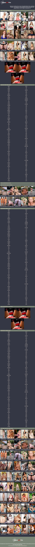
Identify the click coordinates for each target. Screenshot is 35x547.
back (9, 91)
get (26, 119)
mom (9, 143)
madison (26, 138)
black (26, 95)
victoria (26, 174)
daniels (9, 231)
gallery (9, 119)
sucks (9, 287)
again (9, 86)
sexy (26, 156)
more (26, 143)
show (9, 282)
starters (9, 162)
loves (9, 137)
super (26, 287)
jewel (9, 254)
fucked (26, 240)
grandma (8, 245)
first (8, 114)
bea (8, 92)
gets (8, 120)
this (26, 291)
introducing (9, 129)
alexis (26, 86)
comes (9, 227)
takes (9, 165)
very (8, 174)
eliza (26, 111)
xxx (26, 178)
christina (26, 100)
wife (8, 300)
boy (26, 96)
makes (9, 263)
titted (9, 171)
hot (8, 250)
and (26, 87)
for (26, 114)
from (26, 115)
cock (26, 101)
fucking (9, 118)
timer (26, 170)
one (8, 273)
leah (26, 134)
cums (9, 106)
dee (26, 109)
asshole (26, 213)
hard (9, 124)
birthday (8, 95)
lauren (9, 134)
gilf (26, 120)
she (8, 157)
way (8, 175)
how (26, 250)
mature (9, 141)
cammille (26, 222)
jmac (26, 254)
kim (26, 132)
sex (8, 156)
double (9, 111)
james (26, 129)
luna (26, 137)
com (26, 102)
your (26, 180)
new (8, 146)
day (26, 231)
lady (26, 133)
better (9, 217)
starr (26, 161)
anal (8, 87)
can (8, 100)
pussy (26, 152)
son (8, 161)
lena (8, 259)
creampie (26, 227)
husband (26, 128)
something (26, 160)
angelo (9, 88)
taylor (26, 165)
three (9, 169)
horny (26, 125)
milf (26, 142)
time (8, 170)
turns (9, 296)
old (26, 148)
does (26, 110)
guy (8, 123)
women (9, 178)
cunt (26, 106)
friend (9, 115)
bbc (26, 91)
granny (26, 245)
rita (26, 277)
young (9, 180)
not (26, 147)
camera (9, 222)
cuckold (8, 105)
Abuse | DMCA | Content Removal (21, 545)
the (8, 291)
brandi (9, 97)
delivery (8, 110)
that (26, 166)
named (26, 268)
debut (9, 109)
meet (26, 141)
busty (26, 97)
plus (26, 151)
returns (9, 277)
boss (9, 96)
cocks (9, 102)
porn (9, 152)
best (26, 92)
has (26, 124)
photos (9, 151)
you (26, 179)
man (26, 263)
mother (9, 268)
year (8, 179)
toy (26, 171)
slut (26, 282)
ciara (9, 101)
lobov (26, 259)
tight (26, 169)
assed (9, 213)
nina (8, 147)
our (26, 273)
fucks (26, 118)
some (9, 160)
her (8, 125)
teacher (9, 166)
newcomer (26, 146)
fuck (8, 240)
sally (9, 155)
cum (26, 105)
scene (26, 155)
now (8, 148)
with (26, 300)
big (26, 217)
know (9, 133)
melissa (9, 142)
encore (9, 236)
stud (26, 162)
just (8, 132)
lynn (8, 138)
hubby (9, 128)
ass (26, 88)
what (26, 175)
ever (26, 236)
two (26, 296)
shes (26, 157)
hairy (26, 123)
